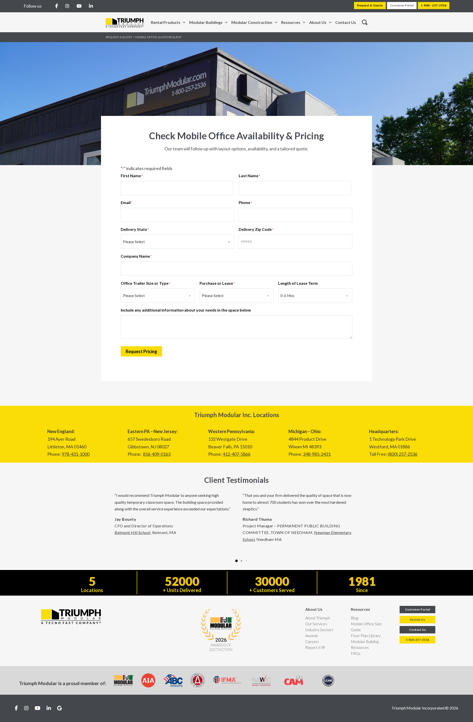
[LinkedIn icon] (49, 708)
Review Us (417, 619)
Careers (312, 641)
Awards (311, 635)
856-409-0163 (156, 454)
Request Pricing (141, 351)
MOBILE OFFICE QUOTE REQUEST (158, 37)
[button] (236, 561)
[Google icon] (59, 708)
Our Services (316, 623)
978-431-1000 (75, 454)
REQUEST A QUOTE (119, 37)
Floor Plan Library (366, 635)
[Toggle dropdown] (184, 22)
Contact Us (345, 22)
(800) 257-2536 (402, 454)
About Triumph (317, 617)
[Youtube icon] (37, 708)
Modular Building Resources (365, 644)
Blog (354, 617)
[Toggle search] (365, 22)
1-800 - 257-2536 (433, 5)
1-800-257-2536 (417, 640)
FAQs (355, 653)
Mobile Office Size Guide (366, 626)
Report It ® (315, 647)
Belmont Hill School (133, 532)
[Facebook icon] (16, 708)
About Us (313, 609)
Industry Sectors (319, 629)
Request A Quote (370, 5)
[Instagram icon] (26, 708)
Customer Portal (402, 5)
